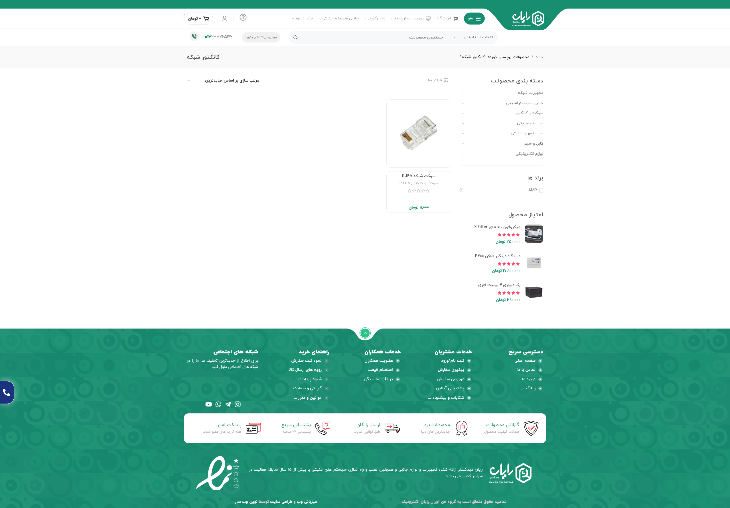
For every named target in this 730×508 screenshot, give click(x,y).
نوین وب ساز (246, 502)
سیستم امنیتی (530, 123)
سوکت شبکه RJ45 (418, 176)
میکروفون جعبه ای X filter (497, 227)
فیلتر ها (435, 80)
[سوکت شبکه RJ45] (419, 132)
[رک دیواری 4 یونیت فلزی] (534, 292)
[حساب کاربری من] (225, 18)
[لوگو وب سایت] (528, 18)
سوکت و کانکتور (529, 113)
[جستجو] (295, 37)
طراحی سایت (281, 502)
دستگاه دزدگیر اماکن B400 (497, 256)
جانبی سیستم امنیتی (524, 103)
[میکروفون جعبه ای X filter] (534, 234)
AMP (532, 190)
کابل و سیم (533, 143)
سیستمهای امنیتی (527, 133)
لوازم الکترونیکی (529, 154)
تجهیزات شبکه (530, 93)
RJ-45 (405, 183)
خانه (539, 57)
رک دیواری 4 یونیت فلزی (499, 285)
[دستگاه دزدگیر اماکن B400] (534, 264)
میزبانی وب (307, 502)
